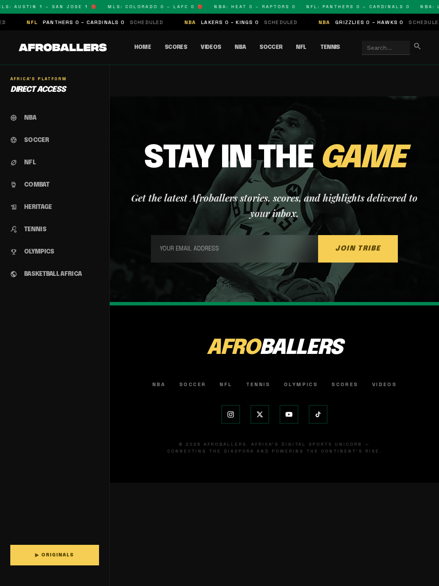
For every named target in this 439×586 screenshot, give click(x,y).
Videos (211, 47)
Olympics (301, 384)
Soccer (270, 47)
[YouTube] (289, 414)
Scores (176, 47)
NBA (240, 47)
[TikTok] (318, 414)
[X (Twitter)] (259, 414)
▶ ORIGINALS (54, 555)
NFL (301, 47)
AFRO (274, 348)
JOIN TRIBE (358, 248)
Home (142, 47)
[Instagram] (230, 414)
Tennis (330, 47)
